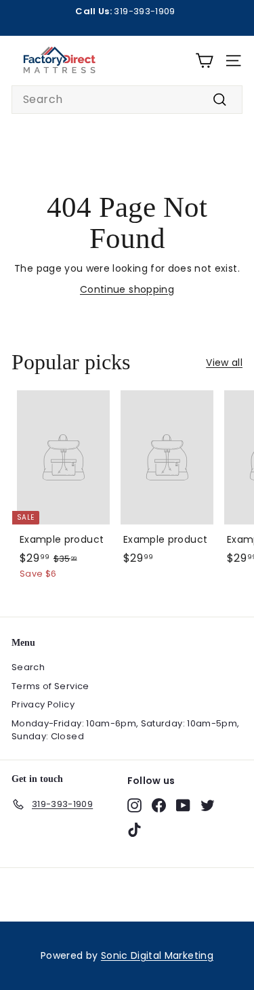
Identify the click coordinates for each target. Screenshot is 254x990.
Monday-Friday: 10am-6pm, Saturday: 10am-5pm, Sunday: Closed (125, 730)
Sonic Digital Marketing (157, 955)
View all (224, 362)
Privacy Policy (43, 704)
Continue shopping (127, 289)
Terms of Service (50, 686)
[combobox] (127, 99)
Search (28, 667)
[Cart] (204, 61)
